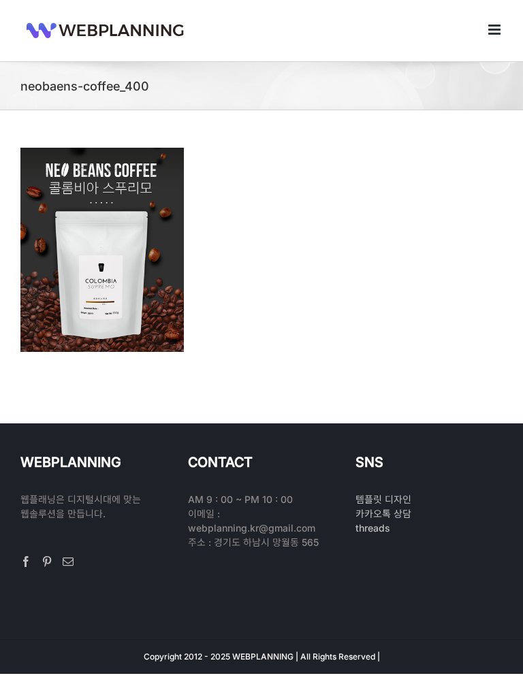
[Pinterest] (47, 561)
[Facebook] (25, 561)
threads (372, 528)
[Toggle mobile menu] (495, 29)
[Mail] (68, 561)
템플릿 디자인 (383, 499)
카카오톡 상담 (383, 513)
